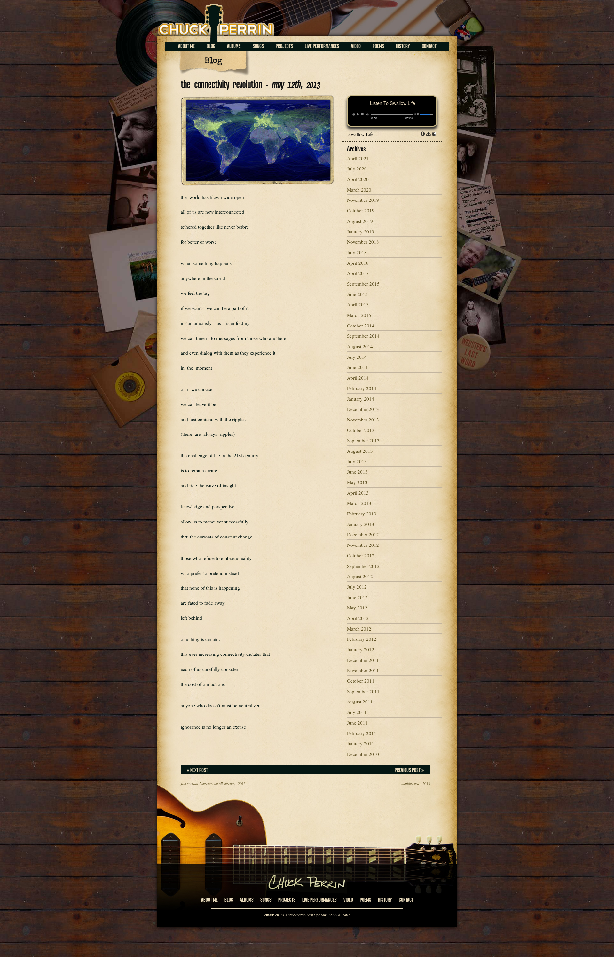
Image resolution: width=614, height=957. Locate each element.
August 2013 (360, 451)
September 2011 (363, 691)
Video (356, 46)
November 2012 (363, 545)
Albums (234, 46)
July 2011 (357, 712)
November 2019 (363, 200)
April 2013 (358, 493)
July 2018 (357, 252)
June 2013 (357, 471)
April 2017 (358, 273)
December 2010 (363, 754)
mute (417, 114)
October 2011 (360, 681)
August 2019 (360, 221)
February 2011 (361, 733)
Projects (284, 46)
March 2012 (359, 628)
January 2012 (360, 649)
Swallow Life (361, 134)
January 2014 (360, 399)
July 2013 (357, 461)
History (403, 46)
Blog (211, 46)
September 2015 (363, 283)
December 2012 (363, 534)
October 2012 (360, 555)
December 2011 (363, 660)
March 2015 (359, 315)
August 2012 (360, 576)
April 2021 (358, 158)
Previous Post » (409, 770)
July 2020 (357, 168)
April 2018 (358, 263)
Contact (429, 46)
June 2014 (357, 367)
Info (423, 133)
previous (353, 114)
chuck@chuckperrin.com (294, 914)
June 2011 (357, 722)
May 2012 (357, 607)
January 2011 (360, 743)
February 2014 (361, 388)
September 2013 (363, 440)
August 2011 (360, 701)
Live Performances (322, 46)
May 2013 (357, 482)
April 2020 (358, 179)
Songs (258, 46)
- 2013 (213, 783)
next (367, 114)
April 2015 (358, 304)
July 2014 (357, 357)
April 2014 (358, 377)
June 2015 (357, 294)
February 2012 (361, 639)
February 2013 (361, 513)
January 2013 (360, 524)
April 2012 (358, 618)
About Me (186, 46)
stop (362, 114)
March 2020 (359, 189)
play (358, 114)
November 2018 (363, 242)
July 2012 (357, 587)
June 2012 (357, 597)
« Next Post (197, 770)
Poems (378, 46)
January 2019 (360, 231)
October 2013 (360, 430)
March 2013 (359, 503)
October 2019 (360, 210)
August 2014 (360, 346)
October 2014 (360, 325)
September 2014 (363, 336)
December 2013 (363, 409)
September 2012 (363, 566)
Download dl (428, 133)
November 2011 (363, 670)
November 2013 (363, 419)
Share (434, 133)
